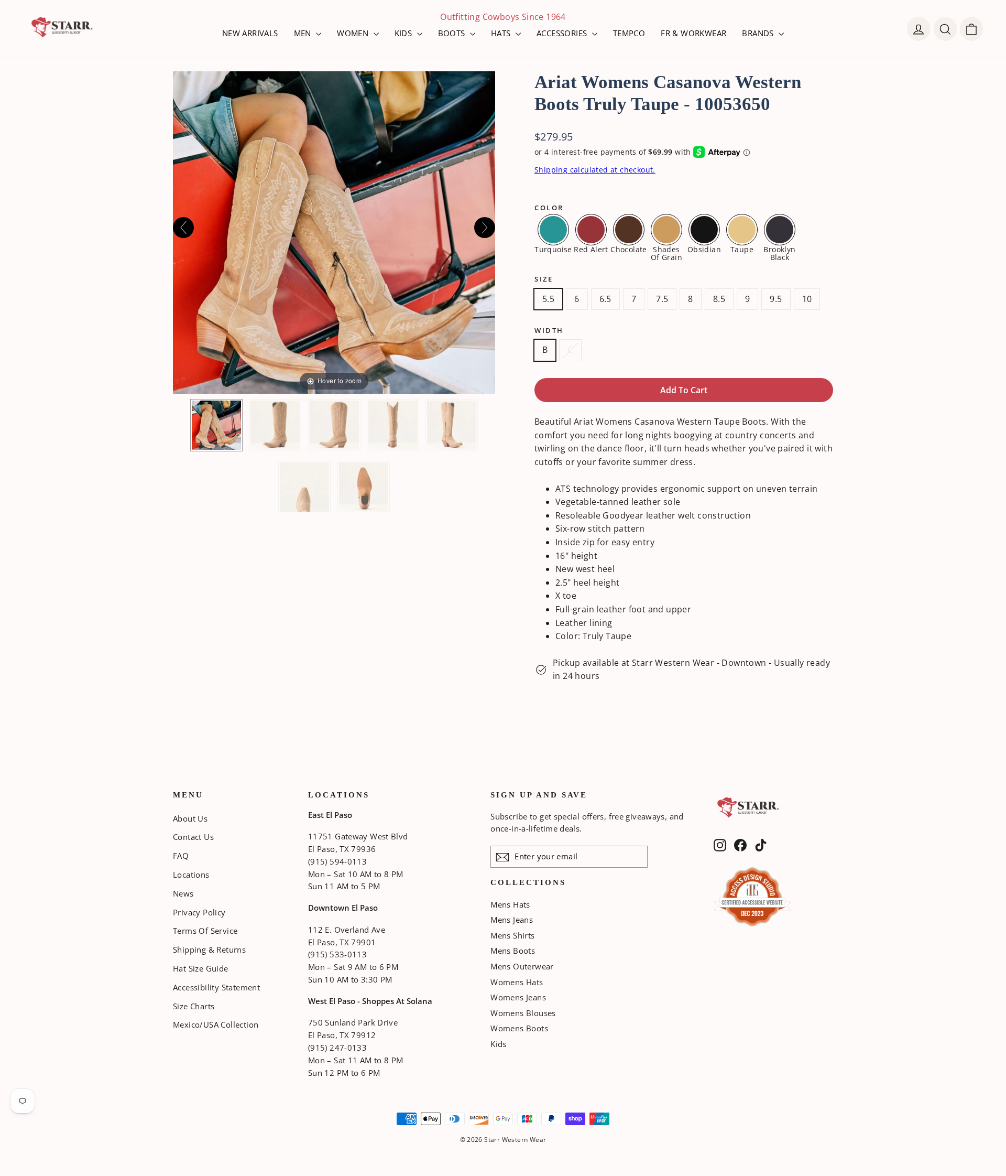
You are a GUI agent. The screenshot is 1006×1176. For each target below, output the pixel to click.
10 (807, 299)
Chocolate (628, 248)
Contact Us (193, 837)
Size (543, 279)
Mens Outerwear (522, 966)
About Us (190, 818)
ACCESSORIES (563, 33)
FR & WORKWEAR (693, 33)
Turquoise (553, 248)
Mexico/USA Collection (215, 1024)
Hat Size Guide (200, 968)
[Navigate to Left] (183, 227)
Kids (498, 1044)
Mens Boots (512, 950)
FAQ (181, 855)
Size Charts (193, 1006)
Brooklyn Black (779, 252)
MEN (304, 33)
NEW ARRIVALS (250, 33)
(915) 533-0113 (337, 954)
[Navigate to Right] (484, 227)
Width (549, 331)
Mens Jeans (511, 919)
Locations (191, 874)
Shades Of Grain (666, 252)
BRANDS (759, 33)
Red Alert (591, 248)
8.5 (719, 299)
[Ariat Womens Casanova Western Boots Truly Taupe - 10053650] (216, 425)
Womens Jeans (518, 997)
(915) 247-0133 (337, 1047)
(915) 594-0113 (337, 861)
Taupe (741, 248)
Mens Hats (510, 904)
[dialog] (971, 29)
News (183, 893)
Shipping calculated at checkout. (594, 170)
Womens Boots (519, 1028)
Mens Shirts (512, 935)
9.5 (776, 299)
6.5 (605, 299)
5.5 (548, 299)
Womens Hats (516, 982)
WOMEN (353, 33)
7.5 (662, 299)
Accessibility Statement (216, 987)
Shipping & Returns (209, 949)
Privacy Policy (199, 912)
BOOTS (452, 33)
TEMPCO (629, 33)
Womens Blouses (523, 1013)
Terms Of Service (205, 930)
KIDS (404, 33)
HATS (502, 33)
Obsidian (704, 248)
